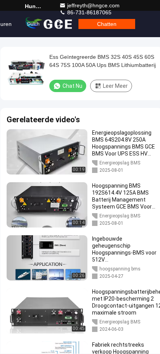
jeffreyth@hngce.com (93, 5)
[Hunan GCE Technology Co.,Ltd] (49, 24)
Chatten (107, 24)
